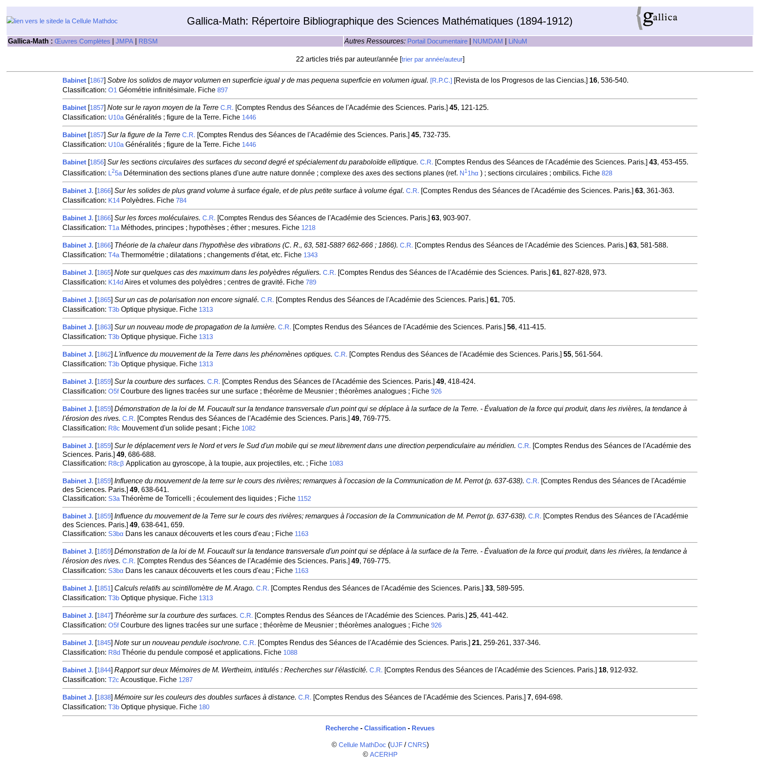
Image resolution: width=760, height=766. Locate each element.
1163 (301, 533)
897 (222, 90)
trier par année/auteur (432, 59)
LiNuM (517, 41)
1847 (104, 615)
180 (204, 707)
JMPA (124, 41)
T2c (113, 679)
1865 (104, 272)
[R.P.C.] (441, 80)
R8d (114, 652)
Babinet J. (77, 190)
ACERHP (384, 754)
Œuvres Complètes (82, 41)
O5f (113, 391)
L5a (115, 173)
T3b (113, 309)
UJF (396, 744)
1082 (248, 428)
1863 (104, 327)
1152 (304, 498)
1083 (336, 463)
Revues (423, 728)
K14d (115, 282)
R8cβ (116, 463)
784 (181, 200)
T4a (113, 255)
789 (311, 282)
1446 (249, 117)
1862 (104, 354)
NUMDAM (488, 41)
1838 (104, 697)
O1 (112, 90)
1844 (104, 670)
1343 (310, 255)
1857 (97, 107)
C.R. (227, 107)
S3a (114, 498)
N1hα (469, 173)
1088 (290, 652)
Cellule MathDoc (362, 744)
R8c (114, 428)
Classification (385, 728)
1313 (206, 309)
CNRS (417, 744)
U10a (116, 117)
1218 (308, 227)
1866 (104, 190)
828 (607, 173)
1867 (97, 80)
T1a (113, 227)
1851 (104, 588)
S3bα (116, 533)
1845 (104, 642)
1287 (186, 679)
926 (436, 391)
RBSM (148, 41)
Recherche (341, 728)
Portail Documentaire (437, 41)
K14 (114, 200)
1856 (97, 162)
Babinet (74, 80)
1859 (104, 381)
